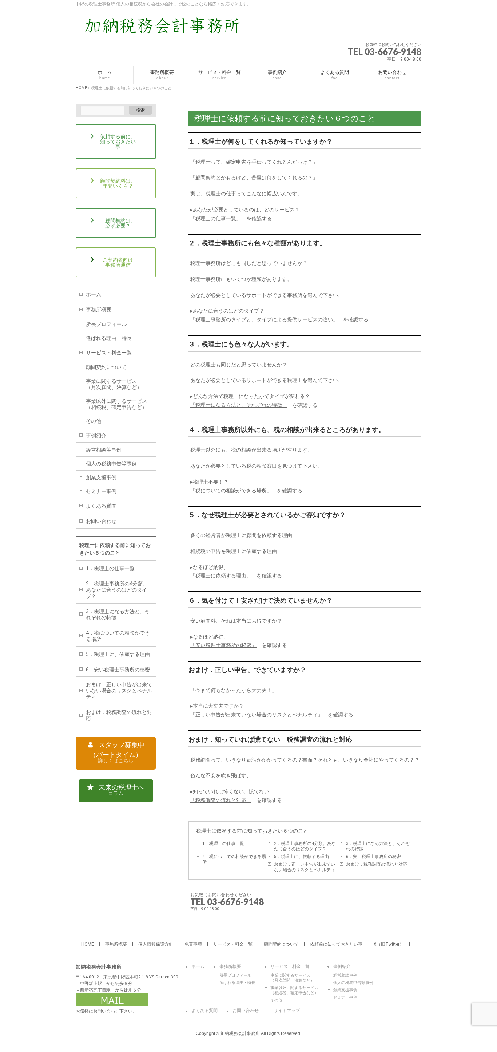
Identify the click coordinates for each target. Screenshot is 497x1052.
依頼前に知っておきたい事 (336, 944)
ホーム (93, 294)
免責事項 (193, 944)
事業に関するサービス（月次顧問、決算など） (114, 384)
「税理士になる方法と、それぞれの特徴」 (238, 405)
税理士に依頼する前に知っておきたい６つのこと (252, 831)
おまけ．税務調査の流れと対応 (376, 864)
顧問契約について (106, 367)
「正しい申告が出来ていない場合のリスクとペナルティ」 (256, 715)
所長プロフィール (106, 324)
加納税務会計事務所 (99, 967)
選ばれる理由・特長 (109, 338)
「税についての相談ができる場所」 (231, 490)
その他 (93, 421)
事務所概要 (98, 310)
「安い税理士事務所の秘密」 (223, 645)
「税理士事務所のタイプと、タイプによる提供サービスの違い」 (264, 319)
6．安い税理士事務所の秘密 (373, 856)
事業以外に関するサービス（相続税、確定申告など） (116, 404)
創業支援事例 (101, 477)
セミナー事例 (101, 491)
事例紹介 (96, 435)
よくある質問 (101, 506)
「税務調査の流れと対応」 (220, 800)
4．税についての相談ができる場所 (234, 859)
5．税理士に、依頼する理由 (301, 856)
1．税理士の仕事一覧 (223, 843)
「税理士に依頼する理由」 (220, 576)
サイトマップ (287, 1010)
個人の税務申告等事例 (111, 464)
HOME (87, 944)
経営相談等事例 (104, 450)
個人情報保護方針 (155, 944)
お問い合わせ (101, 521)
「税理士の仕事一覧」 (215, 218)
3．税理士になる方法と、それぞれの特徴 (378, 846)
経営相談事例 (345, 975)
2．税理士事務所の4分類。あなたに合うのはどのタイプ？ (305, 846)
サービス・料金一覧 (109, 353)
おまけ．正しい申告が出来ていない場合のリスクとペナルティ (304, 867)
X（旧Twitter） (389, 944)
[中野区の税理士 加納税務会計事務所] (167, 28)
